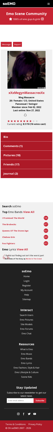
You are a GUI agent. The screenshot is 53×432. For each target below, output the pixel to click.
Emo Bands (26, 358)
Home (27, 276)
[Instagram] (42, 19)
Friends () (11, 164)
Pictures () (12, 155)
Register (26, 285)
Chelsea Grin (8, 237)
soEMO (9, 4)
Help (26, 294)
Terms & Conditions (15, 424)
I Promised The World (13, 218)
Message (6, 44)
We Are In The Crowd (34, 259)
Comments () (13, 146)
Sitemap (26, 299)
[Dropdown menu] (48, 4)
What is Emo (26, 349)
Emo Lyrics (26, 363)
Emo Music (26, 353)
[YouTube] (34, 414)
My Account (26, 290)
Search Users (26, 315)
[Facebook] (23, 414)
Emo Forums (26, 328)
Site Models (26, 324)
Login (26, 280)
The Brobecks (9, 224)
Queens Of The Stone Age (15, 230)
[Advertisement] (26, 33)
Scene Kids (26, 376)
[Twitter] (29, 414)
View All (28, 212)
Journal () (10, 173)
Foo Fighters (8, 243)
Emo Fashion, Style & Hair (27, 367)
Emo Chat (26, 333)
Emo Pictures (26, 319)
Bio (5, 137)
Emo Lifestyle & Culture (26, 372)
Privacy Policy (35, 424)
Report (17, 44)
